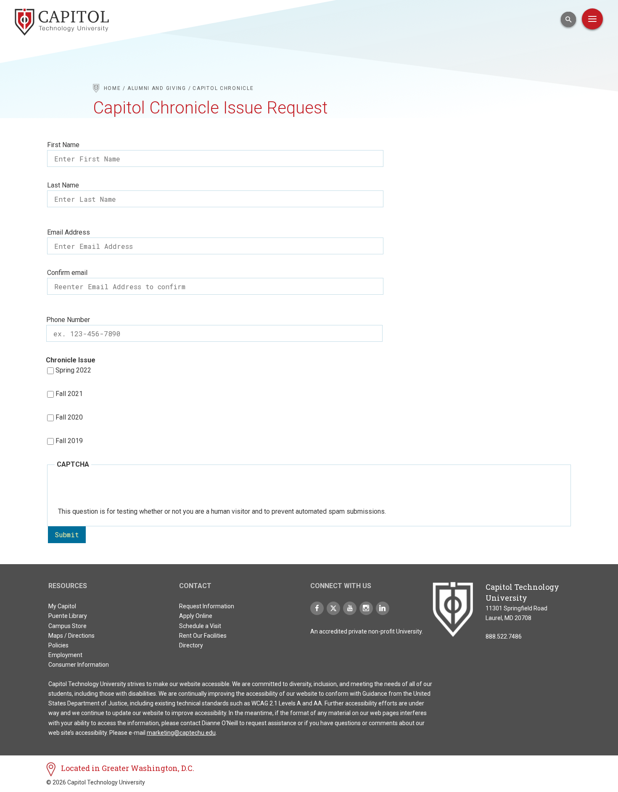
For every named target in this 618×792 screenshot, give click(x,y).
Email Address (68, 232)
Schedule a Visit (200, 626)
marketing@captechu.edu (181, 732)
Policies (58, 645)
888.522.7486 (504, 636)
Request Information (206, 606)
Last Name (63, 185)
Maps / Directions (71, 635)
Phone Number (68, 320)
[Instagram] (366, 608)
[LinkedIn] (382, 608)
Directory (191, 645)
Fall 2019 (69, 441)
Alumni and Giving (156, 88)
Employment (65, 655)
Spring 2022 (73, 370)
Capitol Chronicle (223, 88)
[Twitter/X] (333, 608)
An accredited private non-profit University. (366, 631)
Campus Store (67, 626)
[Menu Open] (592, 18)
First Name (63, 145)
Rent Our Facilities (203, 635)
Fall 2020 (69, 417)
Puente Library (67, 615)
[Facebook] (317, 608)
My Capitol (62, 606)
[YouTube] (350, 608)
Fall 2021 (69, 394)
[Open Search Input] (568, 19)
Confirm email (67, 273)
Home (112, 88)
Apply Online (195, 615)
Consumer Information (78, 664)
